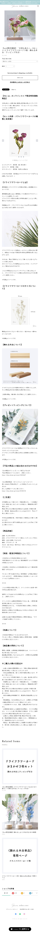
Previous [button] (3, 26)
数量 (3, 66)
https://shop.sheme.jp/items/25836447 (14, 475)
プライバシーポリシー (12, 909)
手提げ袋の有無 (6, 58)
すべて (6, 893)
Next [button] (37, 26)
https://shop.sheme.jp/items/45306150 (14, 491)
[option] (20, 25)
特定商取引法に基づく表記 (27, 909)
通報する (14, 89)
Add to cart (20, 77)
